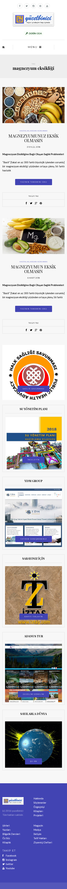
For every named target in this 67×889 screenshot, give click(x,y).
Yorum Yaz (33, 196)
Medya (37, 829)
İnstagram (11, 859)
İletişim (37, 833)
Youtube (10, 868)
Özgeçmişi (39, 806)
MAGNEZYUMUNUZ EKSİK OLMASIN (33, 138)
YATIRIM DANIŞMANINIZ (33, 539)
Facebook (11, 855)
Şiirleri (6, 825)
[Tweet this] (31, 203)
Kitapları (38, 811)
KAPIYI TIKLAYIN (33, 617)
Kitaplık (6, 842)
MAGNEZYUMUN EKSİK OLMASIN (33, 269)
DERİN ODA (35, 33)
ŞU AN (33, 761)
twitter (9, 864)
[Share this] (26, 203)
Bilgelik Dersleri (11, 833)
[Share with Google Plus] (36, 203)
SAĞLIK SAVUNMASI (33, 389)
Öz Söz (6, 838)
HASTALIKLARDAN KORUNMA (33, 131)
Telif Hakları (40, 838)
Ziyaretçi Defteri (43, 842)
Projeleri (38, 815)
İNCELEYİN (33, 460)
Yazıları (6, 829)
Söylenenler (40, 802)
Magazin (38, 825)
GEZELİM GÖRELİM (33, 694)
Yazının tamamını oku (33, 182)
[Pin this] (41, 203)
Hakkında (38, 798)
